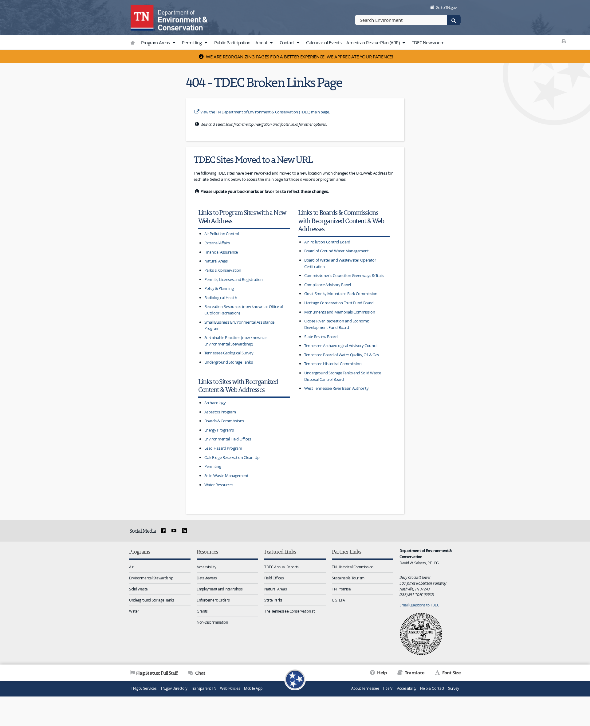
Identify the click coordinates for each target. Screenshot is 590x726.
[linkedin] (184, 531)
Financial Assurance (221, 252)
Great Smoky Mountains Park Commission (340, 293)
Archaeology (215, 402)
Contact (287, 42)
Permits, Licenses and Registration (233, 279)
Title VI (388, 688)
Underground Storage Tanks (228, 362)
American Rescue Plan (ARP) (373, 42)
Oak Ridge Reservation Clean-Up (232, 457)
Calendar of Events (323, 42)
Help (381, 672)
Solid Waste (138, 588)
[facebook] (163, 531)
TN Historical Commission (352, 566)
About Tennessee (365, 688)
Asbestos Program (220, 412)
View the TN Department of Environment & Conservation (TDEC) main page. (265, 112)
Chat (199, 673)
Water (134, 611)
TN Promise (341, 588)
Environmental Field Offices (227, 439)
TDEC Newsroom (428, 42)
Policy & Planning (219, 288)
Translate (414, 672)
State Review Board (320, 336)
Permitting (192, 42)
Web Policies (230, 688)
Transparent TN (203, 688)
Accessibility (206, 566)
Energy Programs (219, 430)
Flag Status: (157, 673)
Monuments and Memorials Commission (339, 312)
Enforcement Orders (213, 600)
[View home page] (143, 17)
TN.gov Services (143, 688)
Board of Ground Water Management (336, 251)
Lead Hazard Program (223, 448)
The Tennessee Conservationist (289, 611)
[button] (174, 42)
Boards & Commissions (224, 421)
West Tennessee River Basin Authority (336, 388)
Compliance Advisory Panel (327, 284)
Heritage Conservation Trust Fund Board (339, 303)
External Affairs (217, 243)
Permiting (212, 466)
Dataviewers (207, 577)
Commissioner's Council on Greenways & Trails (344, 275)
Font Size (451, 672)
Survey (453, 688)
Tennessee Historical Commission (332, 363)
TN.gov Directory (173, 688)
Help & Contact (432, 688)
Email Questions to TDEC (419, 604)
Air (131, 566)
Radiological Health (220, 297)
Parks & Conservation (223, 270)
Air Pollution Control (221, 233)
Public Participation (232, 42)
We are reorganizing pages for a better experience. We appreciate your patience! (299, 56)
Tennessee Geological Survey (229, 353)
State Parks (273, 600)
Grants (202, 611)
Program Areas (156, 42)
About (261, 42)
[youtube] (173, 531)
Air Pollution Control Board (327, 242)
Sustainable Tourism (348, 577)
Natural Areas (216, 261)
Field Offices (274, 577)
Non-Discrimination (212, 622)
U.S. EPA (338, 600)
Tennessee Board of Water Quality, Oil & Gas (341, 354)
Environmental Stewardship (151, 577)
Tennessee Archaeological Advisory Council (340, 345)
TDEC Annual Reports (281, 566)
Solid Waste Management (226, 475)
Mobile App (253, 688)
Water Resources (218, 484)
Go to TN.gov (446, 7)
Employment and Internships (219, 588)
